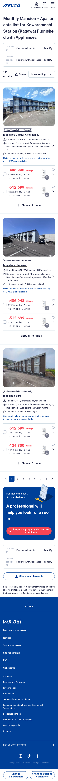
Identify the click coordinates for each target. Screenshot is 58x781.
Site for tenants (11, 652)
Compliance (8, 693)
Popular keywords (11, 725)
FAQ (5, 660)
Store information (12, 645)
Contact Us (9, 667)
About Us (7, 676)
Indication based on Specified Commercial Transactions (23, 706)
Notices (7, 637)
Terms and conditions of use (16, 699)
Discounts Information (15, 630)
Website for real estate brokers (17, 719)
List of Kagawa (31, 590)
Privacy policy (9, 688)
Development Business (14, 682)
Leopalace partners (12, 714)
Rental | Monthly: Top (12, 587)
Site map (7, 731)
